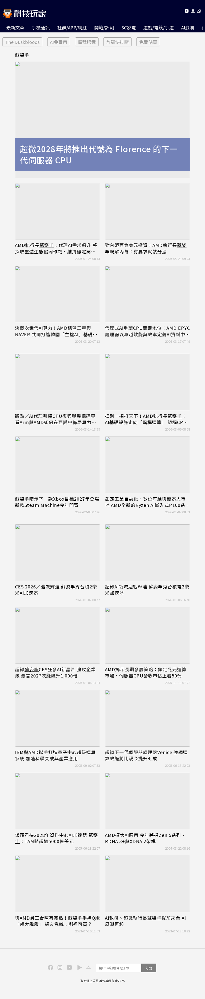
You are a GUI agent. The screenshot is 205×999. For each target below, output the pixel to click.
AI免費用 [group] (58, 42)
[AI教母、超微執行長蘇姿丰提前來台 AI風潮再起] (147, 884)
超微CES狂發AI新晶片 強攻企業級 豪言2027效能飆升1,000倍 (55, 672)
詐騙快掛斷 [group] (117, 42)
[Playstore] (78, 967)
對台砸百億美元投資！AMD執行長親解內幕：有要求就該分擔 (145, 248)
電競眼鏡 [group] (87, 42)
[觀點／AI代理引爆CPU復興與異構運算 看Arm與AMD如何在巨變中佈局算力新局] (57, 382)
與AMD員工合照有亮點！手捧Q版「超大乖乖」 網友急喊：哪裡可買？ (57, 921)
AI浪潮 (187, 27)
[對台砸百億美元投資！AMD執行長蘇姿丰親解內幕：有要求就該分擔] (147, 211)
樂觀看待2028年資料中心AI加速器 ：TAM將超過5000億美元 (56, 838)
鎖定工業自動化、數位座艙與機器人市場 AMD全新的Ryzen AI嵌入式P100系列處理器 (147, 502)
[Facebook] (49, 967)
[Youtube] (187, 12)
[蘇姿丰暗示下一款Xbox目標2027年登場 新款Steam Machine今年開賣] (57, 465)
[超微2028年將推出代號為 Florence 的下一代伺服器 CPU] (102, 120)
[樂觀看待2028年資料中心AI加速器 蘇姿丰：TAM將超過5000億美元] (57, 801)
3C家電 (129, 27)
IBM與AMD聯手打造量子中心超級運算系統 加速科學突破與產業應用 (55, 755)
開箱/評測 (104, 27)
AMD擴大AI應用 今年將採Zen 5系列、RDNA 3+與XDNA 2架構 (145, 838)
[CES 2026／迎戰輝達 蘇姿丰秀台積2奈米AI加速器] (57, 552)
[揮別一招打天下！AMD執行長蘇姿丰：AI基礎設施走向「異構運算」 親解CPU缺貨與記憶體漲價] (147, 382)
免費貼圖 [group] (148, 42)
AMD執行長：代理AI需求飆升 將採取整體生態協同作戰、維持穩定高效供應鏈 (56, 248)
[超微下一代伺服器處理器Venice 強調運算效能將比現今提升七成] (147, 718)
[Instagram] (59, 967)
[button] (193, 12)
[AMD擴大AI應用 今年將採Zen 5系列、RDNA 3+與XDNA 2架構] (147, 801)
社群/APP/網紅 (72, 27)
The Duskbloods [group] (22, 42)
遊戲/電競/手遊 (158, 27)
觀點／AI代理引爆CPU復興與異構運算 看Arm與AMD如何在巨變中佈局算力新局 (55, 419)
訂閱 (149, 968)
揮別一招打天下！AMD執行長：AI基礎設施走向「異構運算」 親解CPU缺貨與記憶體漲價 (146, 419)
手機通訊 (41, 27)
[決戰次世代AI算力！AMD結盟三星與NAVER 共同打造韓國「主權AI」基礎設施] (57, 294)
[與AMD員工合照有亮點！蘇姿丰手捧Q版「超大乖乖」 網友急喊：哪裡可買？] (57, 884)
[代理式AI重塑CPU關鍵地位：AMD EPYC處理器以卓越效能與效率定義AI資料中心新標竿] (147, 294)
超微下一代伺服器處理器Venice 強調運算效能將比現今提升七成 (146, 755)
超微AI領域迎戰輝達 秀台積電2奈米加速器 (147, 589)
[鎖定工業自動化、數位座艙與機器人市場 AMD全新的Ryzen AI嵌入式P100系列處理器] (147, 465)
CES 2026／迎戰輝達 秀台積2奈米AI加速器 (56, 589)
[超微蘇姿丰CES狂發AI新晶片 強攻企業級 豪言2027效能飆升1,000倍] (57, 635)
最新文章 (15, 27)
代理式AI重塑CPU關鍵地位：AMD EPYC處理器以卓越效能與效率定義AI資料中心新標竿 (147, 331)
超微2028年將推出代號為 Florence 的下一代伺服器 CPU (99, 154)
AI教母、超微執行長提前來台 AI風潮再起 (145, 921)
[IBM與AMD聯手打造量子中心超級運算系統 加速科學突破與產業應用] (57, 718)
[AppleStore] (87, 967)
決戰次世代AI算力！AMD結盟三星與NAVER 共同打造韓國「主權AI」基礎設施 (56, 331)
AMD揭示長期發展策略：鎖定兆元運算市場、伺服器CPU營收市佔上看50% (145, 672)
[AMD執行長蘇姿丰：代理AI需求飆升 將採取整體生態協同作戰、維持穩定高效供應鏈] (57, 211)
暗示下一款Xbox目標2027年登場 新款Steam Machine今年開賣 (57, 502)
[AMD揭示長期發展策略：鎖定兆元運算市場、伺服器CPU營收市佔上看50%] (147, 635)
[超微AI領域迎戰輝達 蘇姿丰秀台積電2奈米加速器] (147, 552)
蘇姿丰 (22, 54)
